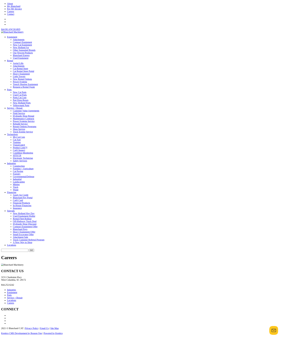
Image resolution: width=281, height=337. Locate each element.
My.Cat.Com (19, 137)
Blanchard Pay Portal (22, 197)
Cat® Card (18, 200)
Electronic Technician (23, 158)
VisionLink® (19, 145)
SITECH (17, 155)
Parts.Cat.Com (19, 97)
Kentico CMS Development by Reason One (21, 333)
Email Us (44, 328)
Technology (12, 134)
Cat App (17, 139)
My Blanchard (13, 6)
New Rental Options (22, 79)
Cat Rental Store (20, 68)
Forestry (16, 174)
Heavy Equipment (21, 74)
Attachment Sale (20, 237)
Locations (11, 245)
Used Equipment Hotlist (24, 216)
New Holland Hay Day (24, 213)
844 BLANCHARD (10, 29)
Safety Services (20, 161)
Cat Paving (18, 171)
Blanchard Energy (21, 55)
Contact (10, 14)
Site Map (54, 328)
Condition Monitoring (23, 153)
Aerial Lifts (18, 63)
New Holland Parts (22, 103)
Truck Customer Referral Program (28, 240)
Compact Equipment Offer (25, 226)
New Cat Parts (19, 92)
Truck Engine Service (23, 132)
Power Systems (20, 81)
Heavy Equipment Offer (24, 232)
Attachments (18, 39)
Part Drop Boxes (20, 100)
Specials (11, 211)
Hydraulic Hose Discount (24, 224)
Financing (11, 192)
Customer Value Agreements (26, 110)
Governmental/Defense (23, 176)
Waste (15, 189)
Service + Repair (15, 108)
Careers (10, 11)
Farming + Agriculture (23, 168)
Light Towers (19, 76)
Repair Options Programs (24, 126)
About (10, 3)
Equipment (12, 37)
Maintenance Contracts (23, 118)
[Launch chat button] (273, 330)
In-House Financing (22, 205)
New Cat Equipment (22, 45)
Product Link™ (20, 147)
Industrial (17, 179)
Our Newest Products (23, 53)
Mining (16, 184)
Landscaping (19, 182)
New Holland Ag (21, 47)
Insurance (17, 208)
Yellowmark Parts (21, 105)
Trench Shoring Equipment (25, 84)
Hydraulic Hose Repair (23, 116)
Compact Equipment (22, 42)
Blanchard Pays (20, 229)
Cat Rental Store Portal (23, 71)
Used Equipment (20, 58)
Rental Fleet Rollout (22, 218)
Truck (15, 187)
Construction (19, 166)
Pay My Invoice (14, 9)
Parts (9, 89)
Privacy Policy (31, 328)
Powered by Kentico (53, 333)
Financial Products (21, 203)
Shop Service (19, 129)
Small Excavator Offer (23, 234)
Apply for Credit (20, 195)
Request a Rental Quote (24, 87)
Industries (11, 163)
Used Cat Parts (20, 95)
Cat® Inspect (19, 150)
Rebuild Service (20, 124)
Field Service (19, 113)
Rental (10, 60)
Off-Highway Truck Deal (24, 221)
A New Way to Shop (22, 242)
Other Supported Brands (24, 50)
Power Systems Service (24, 121)
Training (17, 142)
